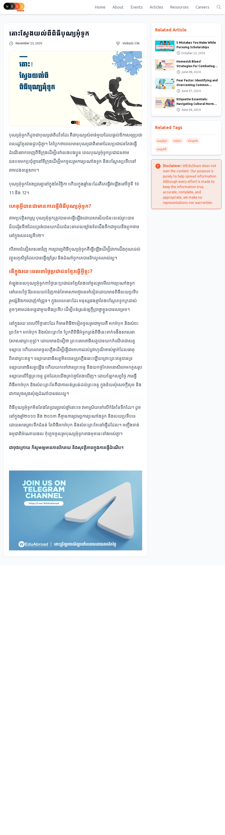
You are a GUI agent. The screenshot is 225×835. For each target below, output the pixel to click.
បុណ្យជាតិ (161, 149)
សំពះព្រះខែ (193, 140)
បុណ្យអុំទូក (162, 140)
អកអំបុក (177, 140)
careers (202, 7)
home (100, 7)
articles (156, 7)
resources (179, 7)
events (137, 7)
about (117, 7)
